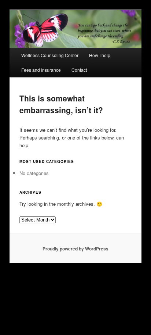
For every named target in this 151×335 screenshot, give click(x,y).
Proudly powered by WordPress (75, 248)
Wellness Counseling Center (49, 55)
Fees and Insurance (41, 70)
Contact (79, 70)
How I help (99, 55)
